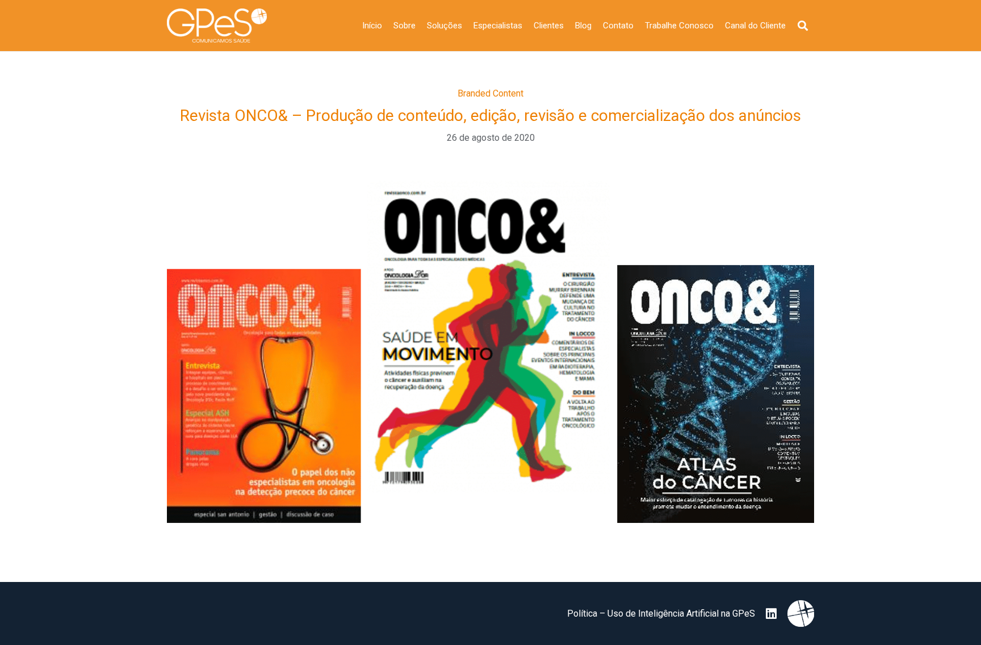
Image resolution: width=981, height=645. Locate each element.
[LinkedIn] (771, 614)
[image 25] (217, 26)
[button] (802, 26)
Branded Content (490, 93)
